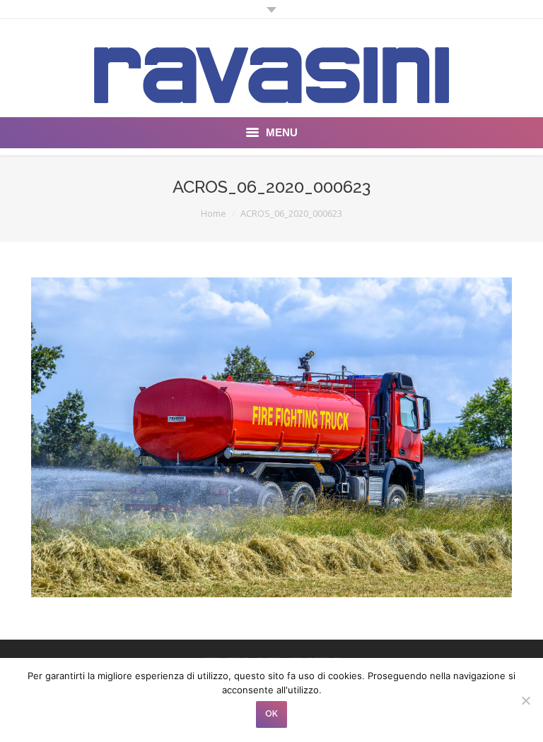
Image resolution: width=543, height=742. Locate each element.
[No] (525, 700)
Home (213, 213)
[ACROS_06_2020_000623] (271, 437)
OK (271, 714)
